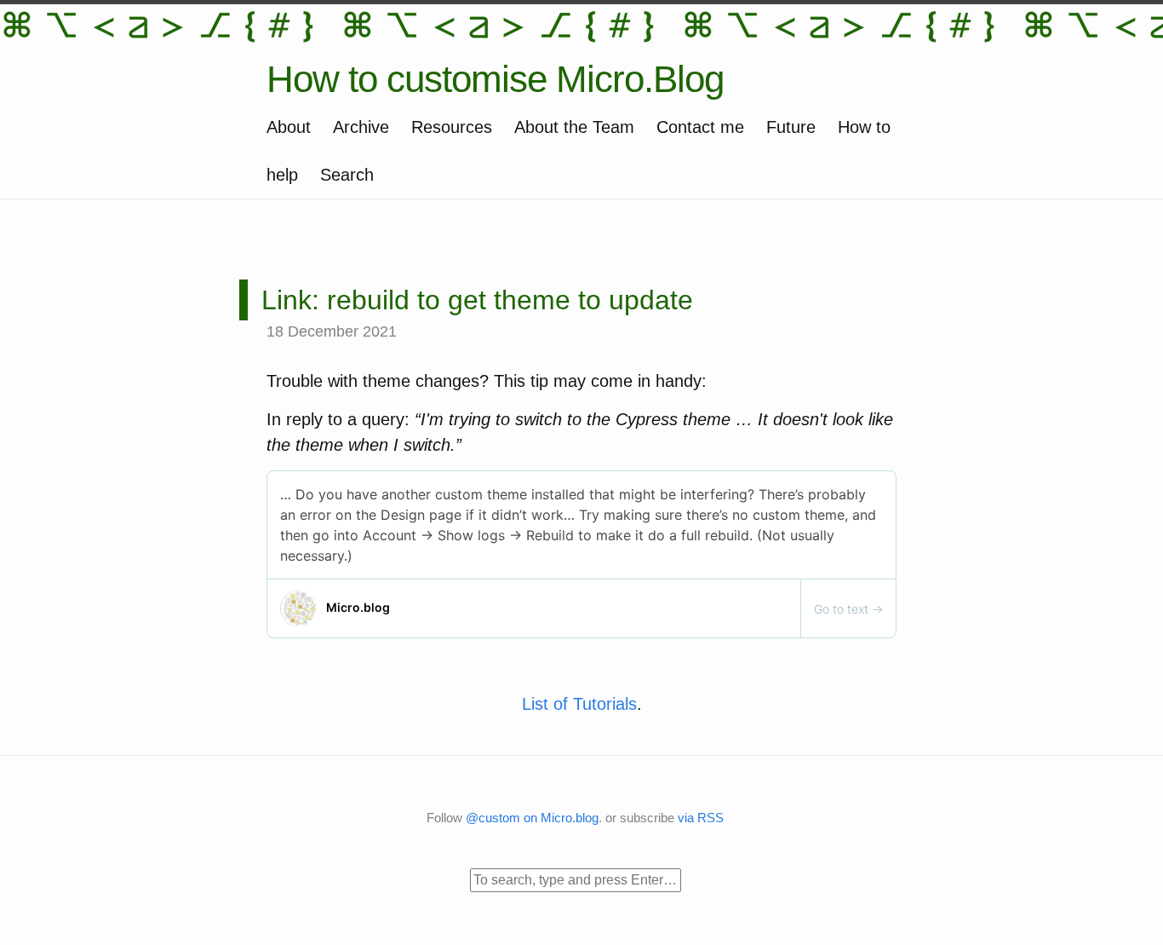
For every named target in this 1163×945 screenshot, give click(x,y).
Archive (361, 127)
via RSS (701, 817)
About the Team (574, 127)
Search (347, 174)
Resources (451, 127)
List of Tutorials (579, 703)
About (288, 127)
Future (791, 127)
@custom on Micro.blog (532, 817)
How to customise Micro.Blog (495, 79)
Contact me (700, 127)
